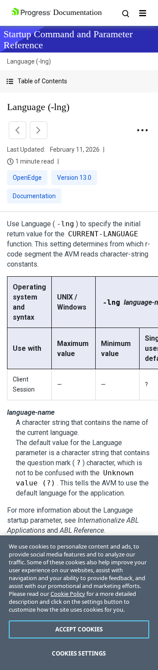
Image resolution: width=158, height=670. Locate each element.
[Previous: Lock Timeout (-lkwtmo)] (17, 130)
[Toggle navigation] (142, 13)
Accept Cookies (79, 629)
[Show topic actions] (142, 130)
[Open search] (125, 13)
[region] (79, 602)
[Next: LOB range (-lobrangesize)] (39, 130)
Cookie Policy (67, 594)
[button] (79, 81)
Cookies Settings (79, 653)
